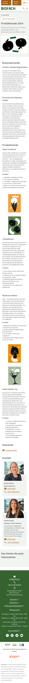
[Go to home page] (10, 9)
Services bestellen (5, 2)
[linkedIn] (16, 635)
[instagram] (12, 635)
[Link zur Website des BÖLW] (7, 645)
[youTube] (21, 635)
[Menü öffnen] (27, 8)
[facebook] (7, 635)
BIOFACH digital (16, 2)
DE (25, 3)
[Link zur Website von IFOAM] (14, 645)
